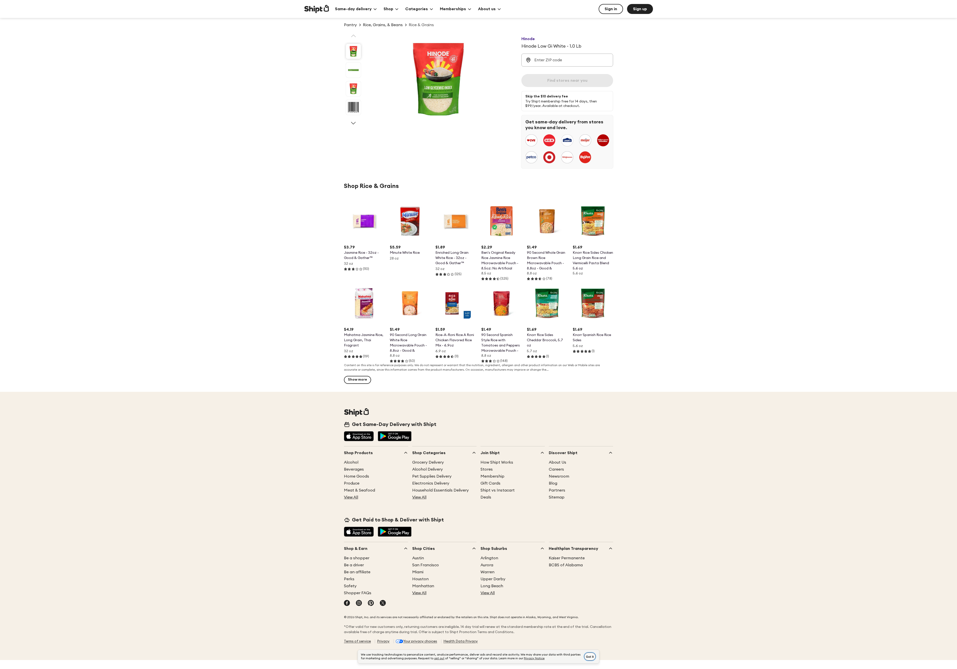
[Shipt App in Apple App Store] (359, 436)
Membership (492, 476)
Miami (417, 572)
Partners (557, 490)
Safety (350, 586)
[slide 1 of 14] (353, 51)
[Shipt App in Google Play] (394, 436)
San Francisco (425, 565)
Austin (418, 558)
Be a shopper (356, 558)
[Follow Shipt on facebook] (347, 603)
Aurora (486, 565)
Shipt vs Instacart (497, 490)
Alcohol (351, 462)
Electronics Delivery (430, 483)
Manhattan (423, 586)
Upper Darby (492, 579)
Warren (487, 572)
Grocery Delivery (428, 462)
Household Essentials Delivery (440, 490)
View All (351, 497)
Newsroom (559, 476)
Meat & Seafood (359, 490)
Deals (485, 497)
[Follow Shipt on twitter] (383, 603)
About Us (557, 462)
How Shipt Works (496, 462)
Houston (420, 579)
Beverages (354, 469)
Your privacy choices (420, 641)
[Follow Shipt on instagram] (359, 603)
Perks (349, 579)
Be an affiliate (357, 572)
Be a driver (354, 565)
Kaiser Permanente (567, 558)
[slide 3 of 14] (353, 88)
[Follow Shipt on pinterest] (371, 603)
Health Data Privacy (460, 641)
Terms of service (357, 641)
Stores (486, 469)
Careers (556, 469)
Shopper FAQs (357, 593)
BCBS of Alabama (566, 565)
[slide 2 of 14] (353, 70)
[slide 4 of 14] (353, 107)
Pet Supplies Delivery (432, 476)
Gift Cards (490, 483)
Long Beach (491, 586)
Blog (553, 483)
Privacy (383, 641)
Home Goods (356, 476)
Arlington (489, 558)
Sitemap (556, 497)
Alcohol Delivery (427, 469)
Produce (351, 483)
